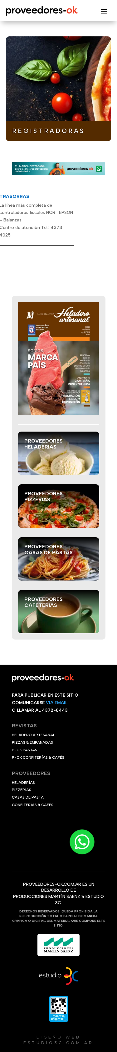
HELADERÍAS (23, 782)
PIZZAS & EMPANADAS (32, 742)
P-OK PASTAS (24, 750)
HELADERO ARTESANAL (33, 735)
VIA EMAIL (56, 702)
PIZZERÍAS (21, 790)
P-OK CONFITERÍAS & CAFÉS (38, 757)
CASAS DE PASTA (28, 797)
